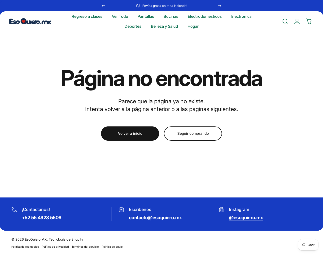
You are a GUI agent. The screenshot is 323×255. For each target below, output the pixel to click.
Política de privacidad (55, 246)
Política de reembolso (25, 246)
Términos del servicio (85, 246)
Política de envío (112, 246)
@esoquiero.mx (246, 217)
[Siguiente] (219, 5)
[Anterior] (103, 5)
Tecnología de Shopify (66, 239)
